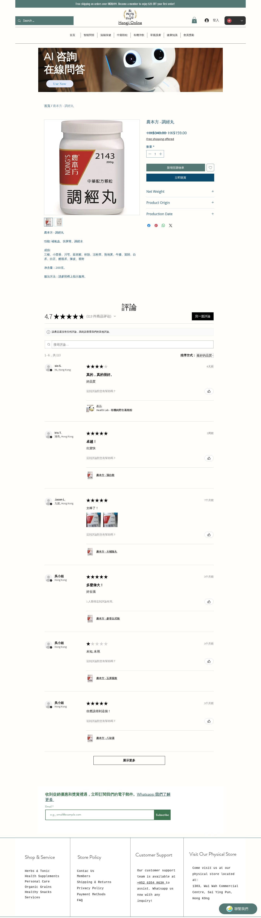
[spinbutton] (155, 153)
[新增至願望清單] (210, 168)
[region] (130, 77)
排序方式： (188, 355)
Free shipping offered (160, 139)
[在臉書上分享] (149, 225)
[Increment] (161, 153)
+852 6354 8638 (151, 883)
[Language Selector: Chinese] (235, 20)
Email (48, 806)
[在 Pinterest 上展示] (156, 225)
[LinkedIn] (218, 835)
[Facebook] (206, 835)
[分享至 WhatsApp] (163, 225)
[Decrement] (149, 153)
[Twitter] (212, 835)
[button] (194, 20)
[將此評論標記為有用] (209, 391)
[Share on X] (170, 225)
